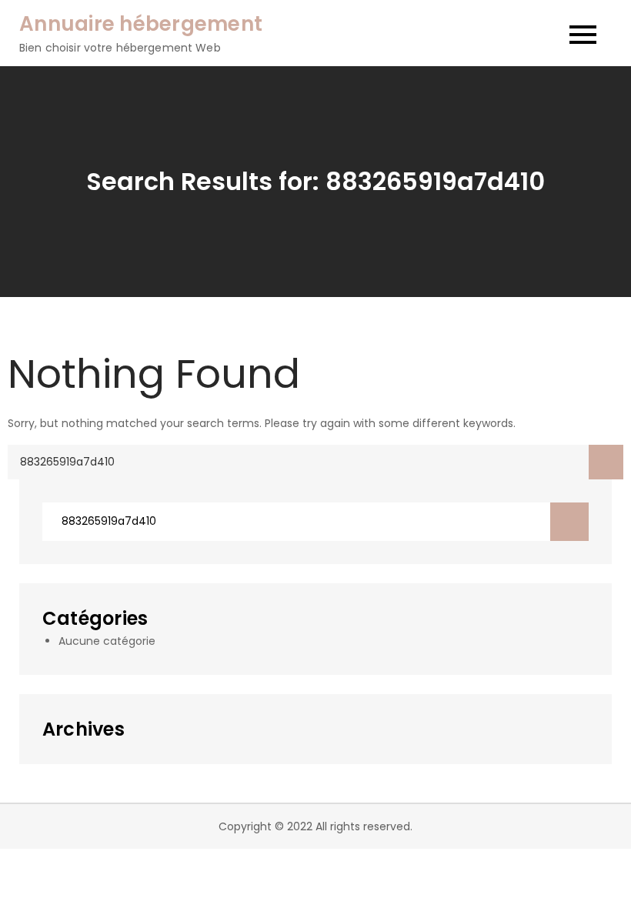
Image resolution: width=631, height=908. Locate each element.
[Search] (606, 462)
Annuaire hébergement (140, 24)
